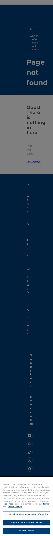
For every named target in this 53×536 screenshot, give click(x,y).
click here (8, 504)
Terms (46, 504)
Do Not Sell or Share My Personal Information (26, 514)
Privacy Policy (15, 507)
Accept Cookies (26, 530)
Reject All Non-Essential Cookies (26, 522)
